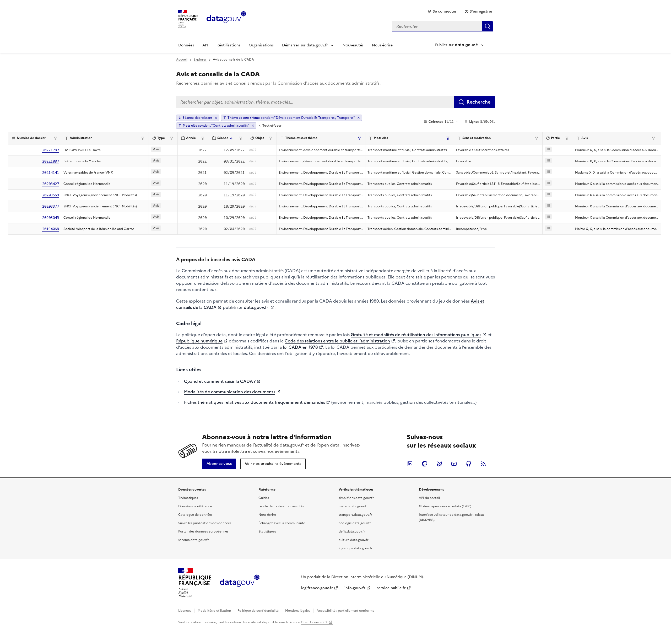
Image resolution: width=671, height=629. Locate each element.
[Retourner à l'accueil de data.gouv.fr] (226, 18)
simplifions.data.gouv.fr (356, 498)
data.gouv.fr (256, 307)
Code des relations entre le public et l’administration (337, 341)
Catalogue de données (195, 514)
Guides (263, 498)
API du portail (429, 498)
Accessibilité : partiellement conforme (345, 610)
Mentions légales (297, 610)
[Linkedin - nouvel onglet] (410, 464)
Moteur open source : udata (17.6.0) (445, 506)
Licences (184, 610)
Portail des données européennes (203, 531)
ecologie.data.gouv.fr (355, 523)
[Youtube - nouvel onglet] (454, 464)
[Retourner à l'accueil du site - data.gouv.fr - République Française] (239, 582)
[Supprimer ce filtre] (358, 117)
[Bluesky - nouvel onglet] (439, 464)
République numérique (199, 341)
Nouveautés (353, 45)
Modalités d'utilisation (214, 610)
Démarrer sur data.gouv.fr (305, 45)
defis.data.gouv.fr (352, 531)
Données (186, 45)
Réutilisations (228, 45)
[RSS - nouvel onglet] (483, 464)
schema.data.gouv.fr (193, 539)
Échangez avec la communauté (281, 523)
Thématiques (188, 498)
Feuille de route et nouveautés (281, 506)
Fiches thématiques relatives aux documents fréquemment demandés (254, 402)
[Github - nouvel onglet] (468, 464)
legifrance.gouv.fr (317, 588)
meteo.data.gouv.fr (353, 506)
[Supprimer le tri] (216, 117)
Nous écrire (382, 45)
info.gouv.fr (354, 588)
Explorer (200, 59)
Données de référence (195, 506)
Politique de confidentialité (258, 610)
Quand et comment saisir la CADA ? (220, 381)
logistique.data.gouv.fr (355, 548)
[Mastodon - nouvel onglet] (424, 464)
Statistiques (267, 531)
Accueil (181, 59)
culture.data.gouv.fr (354, 539)
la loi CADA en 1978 (298, 347)
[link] (442, 11)
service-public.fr (391, 588)
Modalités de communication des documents (229, 392)
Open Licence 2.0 (314, 622)
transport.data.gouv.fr (355, 514)
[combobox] (442, 26)
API (205, 45)
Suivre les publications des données (204, 523)
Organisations (261, 45)
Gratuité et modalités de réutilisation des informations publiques (416, 334)
